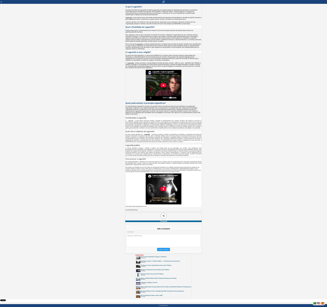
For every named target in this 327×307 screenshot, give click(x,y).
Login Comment (163, 249)
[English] (318, 303)
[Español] (322, 303)
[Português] (314, 303)
